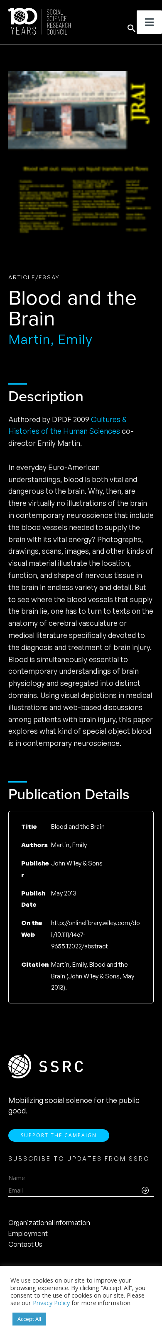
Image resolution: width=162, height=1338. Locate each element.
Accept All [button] (29, 1319)
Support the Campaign (59, 1135)
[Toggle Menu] (149, 22)
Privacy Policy (51, 1302)
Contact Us (25, 1244)
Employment (28, 1233)
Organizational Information (49, 1222)
